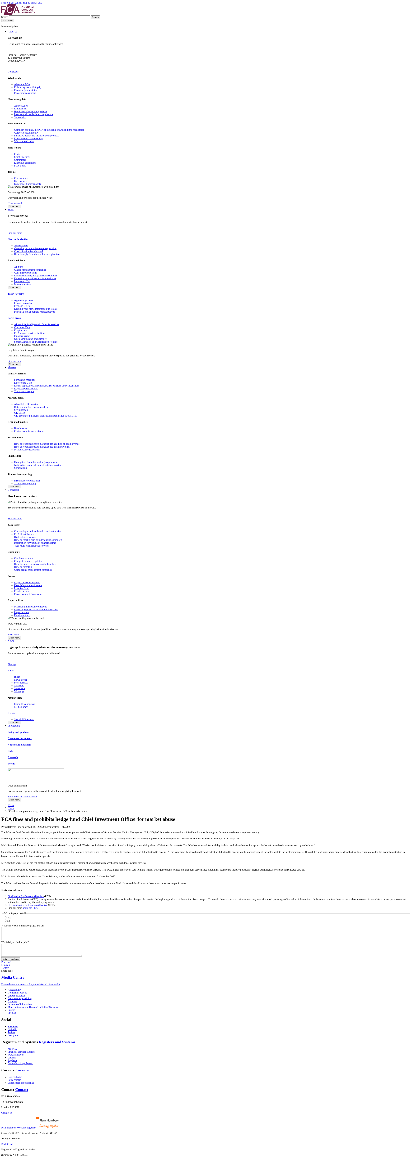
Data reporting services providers (31, 407)
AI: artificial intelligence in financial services (36, 324)
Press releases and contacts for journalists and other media (30, 984)
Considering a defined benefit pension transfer (37, 531)
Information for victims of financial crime (35, 542)
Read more (13, 634)
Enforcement (20, 108)
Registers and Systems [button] (57, 1042)
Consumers (13, 489)
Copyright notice (16, 995)
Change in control (23, 303)
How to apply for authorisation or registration (37, 254)
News (11, 640)
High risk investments (25, 537)
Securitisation (21, 410)
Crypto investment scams (27, 582)
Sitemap (12, 1012)
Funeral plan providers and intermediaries (35, 278)
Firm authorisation (18, 239)
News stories (20, 679)
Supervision (20, 117)
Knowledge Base (23, 382)
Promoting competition (25, 90)
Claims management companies (30, 269)
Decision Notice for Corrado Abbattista (27, 905)
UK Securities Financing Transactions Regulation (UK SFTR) (45, 415)
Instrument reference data (27, 480)
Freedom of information (20, 1004)
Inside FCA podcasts (24, 704)
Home (11, 805)
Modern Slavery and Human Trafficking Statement (33, 1007)
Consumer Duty (22, 327)
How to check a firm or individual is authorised (38, 540)
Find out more (15, 233)
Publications (14, 725)
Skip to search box (32, 2)
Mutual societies (22, 284)
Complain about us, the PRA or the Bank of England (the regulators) (49, 129)
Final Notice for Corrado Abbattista (26, 896)
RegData (12, 1060)
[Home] (18, 14)
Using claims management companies (33, 569)
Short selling (20, 468)
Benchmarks (20, 428)
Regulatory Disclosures (26, 388)
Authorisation (21, 105)
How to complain (23, 567)
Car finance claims (23, 558)
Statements (19, 688)
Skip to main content (11, 2)
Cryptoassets (20, 330)
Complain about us (17, 992)
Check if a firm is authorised (28, 251)
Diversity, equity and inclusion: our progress (36, 135)
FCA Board (20, 165)
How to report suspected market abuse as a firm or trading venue (47, 443)
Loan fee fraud (21, 588)
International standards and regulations (33, 114)
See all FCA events (24, 719)
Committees (20, 159)
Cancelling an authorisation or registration (35, 248)
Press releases (21, 682)
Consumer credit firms (25, 272)
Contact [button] (21, 1089)
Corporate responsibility (26, 132)
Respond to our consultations (22, 796)
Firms (11, 209)
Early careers (20, 181)
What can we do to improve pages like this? (23, 925)
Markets (12, 367)
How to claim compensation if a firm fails (35, 564)
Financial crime (22, 336)
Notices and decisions (19, 744)
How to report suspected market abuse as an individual (42, 446)
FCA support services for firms (29, 333)
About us (12, 31)
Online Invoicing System (20, 1063)
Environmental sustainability (28, 138)
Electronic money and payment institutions (35, 275)
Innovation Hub (22, 281)
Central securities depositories (29, 431)
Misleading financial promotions (30, 606)
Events (11, 713)
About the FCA (22, 84)
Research (13, 757)
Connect (12, 1057)
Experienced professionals (27, 184)
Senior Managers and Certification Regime (35, 341)
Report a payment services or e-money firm (36, 609)
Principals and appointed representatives (34, 311)
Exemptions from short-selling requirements (36, 462)
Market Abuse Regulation (27, 449)
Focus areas (14, 318)
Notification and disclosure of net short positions (38, 465)
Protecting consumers (25, 93)
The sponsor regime (24, 391)
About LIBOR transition (26, 404)
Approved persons (23, 300)
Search (5, 17)
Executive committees (25, 162)
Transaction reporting (25, 483)
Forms (11, 763)
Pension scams (21, 591)
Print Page (6, 962)
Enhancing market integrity (28, 87)
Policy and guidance (19, 732)
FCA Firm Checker (24, 534)
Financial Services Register (21, 1051)
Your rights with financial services (31, 545)
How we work (15, 203)
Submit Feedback (11, 959)
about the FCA (30, 908)
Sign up (12, 664)
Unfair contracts (22, 615)
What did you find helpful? (15, 942)
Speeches (19, 685)
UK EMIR (19, 412)
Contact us (13, 71)
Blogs (17, 676)
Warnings (19, 691)
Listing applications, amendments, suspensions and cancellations (46, 385)
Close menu (14, 206)
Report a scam (21, 612)
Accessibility (14, 989)
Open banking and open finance (30, 338)
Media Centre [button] (12, 977)
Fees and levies (22, 306)
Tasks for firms (16, 293)
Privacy (11, 1010)
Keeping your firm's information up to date (35, 308)
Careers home (21, 178)
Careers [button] (22, 1070)
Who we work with (24, 141)
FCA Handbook (16, 1054)
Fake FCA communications (28, 585)
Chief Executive (22, 157)
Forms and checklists (24, 379)
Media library (21, 706)
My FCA (12, 1048)
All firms (18, 266)
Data (10, 751)
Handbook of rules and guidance (30, 111)
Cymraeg (12, 1001)
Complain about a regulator (28, 561)
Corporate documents (20, 738)
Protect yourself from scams (28, 594)
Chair (17, 154)
